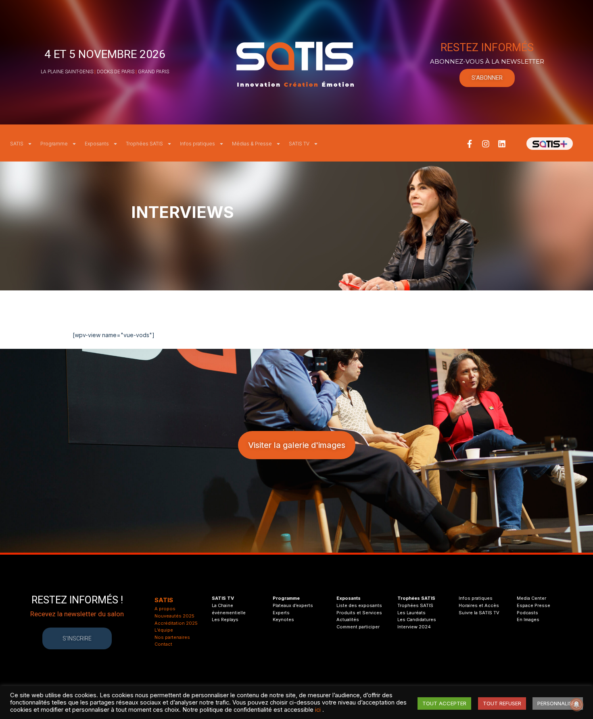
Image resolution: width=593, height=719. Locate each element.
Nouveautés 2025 (174, 616)
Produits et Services (359, 612)
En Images (528, 619)
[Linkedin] (502, 144)
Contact (163, 644)
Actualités (347, 619)
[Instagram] (486, 144)
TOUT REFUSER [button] (502, 703)
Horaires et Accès (479, 605)
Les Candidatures (416, 619)
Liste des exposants (359, 605)
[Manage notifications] (576, 704)
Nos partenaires (172, 637)
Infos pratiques (197, 144)
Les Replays (225, 619)
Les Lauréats (411, 612)
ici (318, 709)
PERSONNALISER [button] (557, 703)
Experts (281, 612)
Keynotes (283, 619)
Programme (54, 144)
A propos (165, 608)
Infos (464, 598)
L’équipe (164, 630)
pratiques (481, 598)
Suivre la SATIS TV (479, 612)
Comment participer (358, 627)
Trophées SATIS (144, 144)
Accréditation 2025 (176, 623)
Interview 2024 (414, 627)
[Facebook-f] (470, 144)
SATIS (16, 144)
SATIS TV (299, 144)
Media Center (531, 598)
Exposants (97, 144)
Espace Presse (533, 605)
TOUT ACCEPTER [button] (444, 703)
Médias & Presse (252, 144)
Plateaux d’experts (293, 605)
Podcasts (527, 612)
